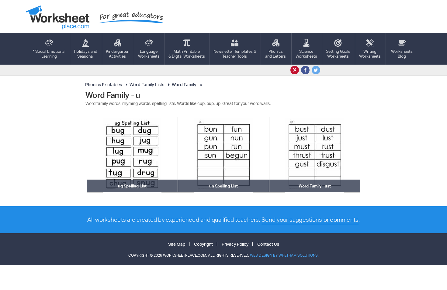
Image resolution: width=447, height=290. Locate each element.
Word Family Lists (147, 84)
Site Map (176, 244)
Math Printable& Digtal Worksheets (186, 54)
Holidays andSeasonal (85, 54)
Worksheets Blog (402, 54)
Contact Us (268, 244)
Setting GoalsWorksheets (338, 54)
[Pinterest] (294, 70)
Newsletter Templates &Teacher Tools (234, 54)
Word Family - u (187, 84)
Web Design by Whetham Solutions (284, 255)
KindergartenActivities (117, 54)
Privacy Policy (235, 244)
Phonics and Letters (275, 54)
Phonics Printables (103, 84)
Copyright (203, 244)
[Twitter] (316, 70)
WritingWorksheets (370, 54)
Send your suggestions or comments (310, 219)
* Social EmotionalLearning (49, 54)
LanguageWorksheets (149, 54)
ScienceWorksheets (306, 54)
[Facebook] (305, 70)
